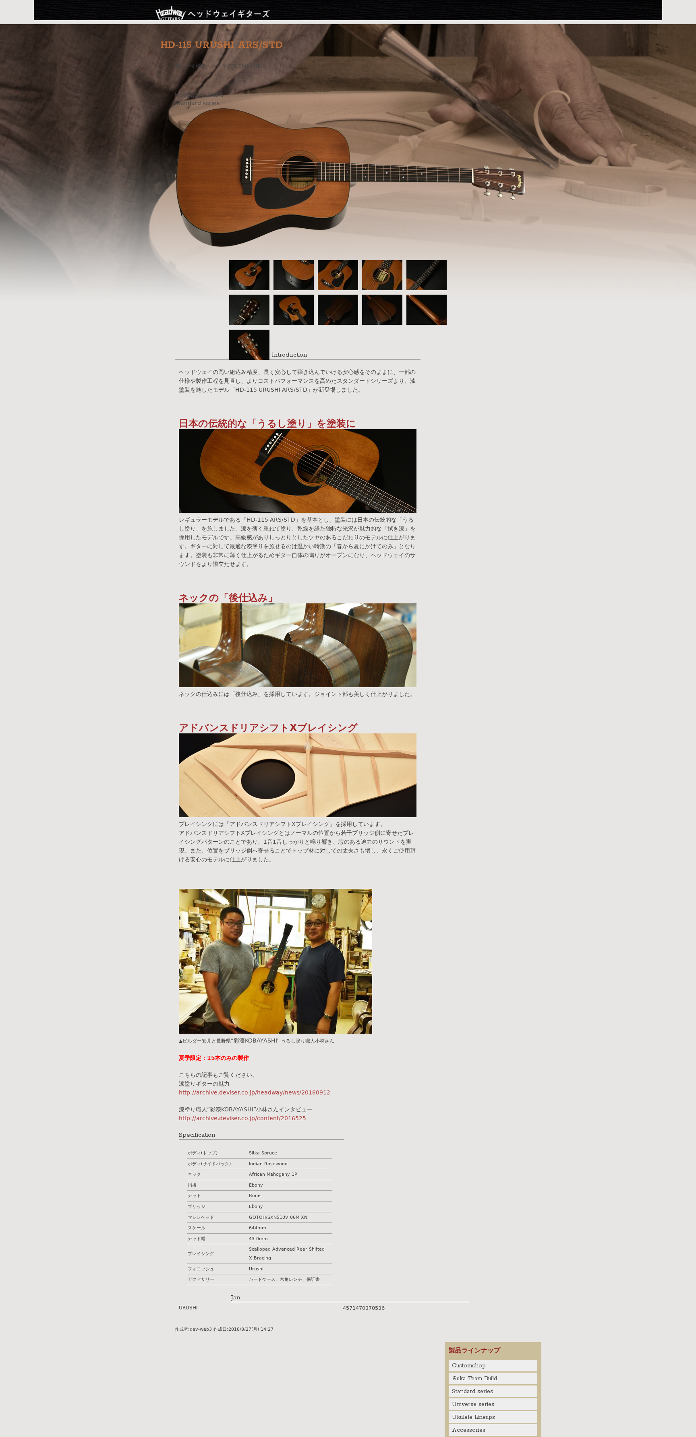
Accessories (468, 1430)
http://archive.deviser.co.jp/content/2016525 (242, 1118)
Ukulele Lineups (473, 1417)
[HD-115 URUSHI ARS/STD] (350, 245)
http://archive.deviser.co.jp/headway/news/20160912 (254, 1092)
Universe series (473, 1404)
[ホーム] (213, 12)
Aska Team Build (474, 1378)
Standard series (472, 1391)
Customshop (469, 1365)
